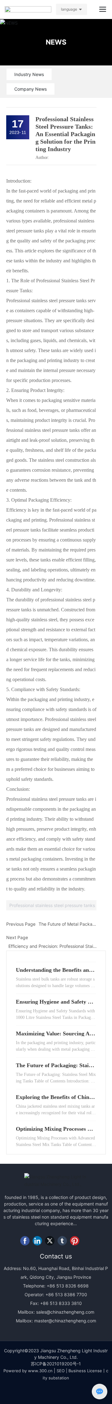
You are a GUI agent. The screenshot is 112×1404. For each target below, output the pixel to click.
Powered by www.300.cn (28, 1370)
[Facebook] (25, 1240)
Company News (30, 89)
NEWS (56, 42)
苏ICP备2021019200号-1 (56, 1363)
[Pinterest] (74, 1240)
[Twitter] (49, 1240)
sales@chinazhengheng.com (65, 1312)
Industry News (29, 74)
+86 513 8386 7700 (65, 1294)
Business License (85, 1370)
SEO (61, 1370)
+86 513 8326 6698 (67, 1285)
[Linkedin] (37, 1240)
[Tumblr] (62, 1240)
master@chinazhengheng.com (65, 1320)
